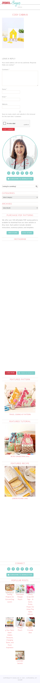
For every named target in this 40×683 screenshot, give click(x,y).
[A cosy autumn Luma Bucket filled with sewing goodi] (20, 316)
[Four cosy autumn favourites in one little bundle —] (20, 253)
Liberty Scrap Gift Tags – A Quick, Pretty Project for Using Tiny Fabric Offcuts (30, 604)
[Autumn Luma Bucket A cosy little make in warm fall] (20, 358)
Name (4, 89)
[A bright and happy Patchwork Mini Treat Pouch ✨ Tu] (20, 295)
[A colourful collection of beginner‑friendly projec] (20, 274)
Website (4, 104)
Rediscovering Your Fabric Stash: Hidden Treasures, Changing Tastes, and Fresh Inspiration (9, 637)
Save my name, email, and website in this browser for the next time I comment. (18, 115)
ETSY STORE (27, 233)
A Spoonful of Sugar (11, 8)
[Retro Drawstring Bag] (20, 439)
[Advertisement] (20, 526)
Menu (20, 7)
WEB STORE (12, 233)
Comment (6, 69)
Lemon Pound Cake (20, 498)
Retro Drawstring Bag (20, 456)
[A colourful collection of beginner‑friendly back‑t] (20, 337)
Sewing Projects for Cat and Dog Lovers (9, 598)
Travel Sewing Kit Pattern (20, 414)
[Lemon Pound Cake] (20, 481)
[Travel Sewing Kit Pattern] (20, 397)
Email (4, 97)
